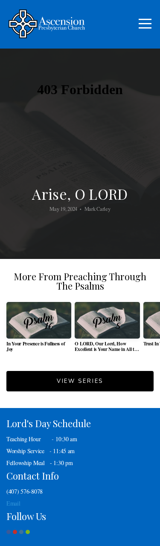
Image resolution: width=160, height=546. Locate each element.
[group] (38, 330)
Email (13, 503)
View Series (80, 381)
